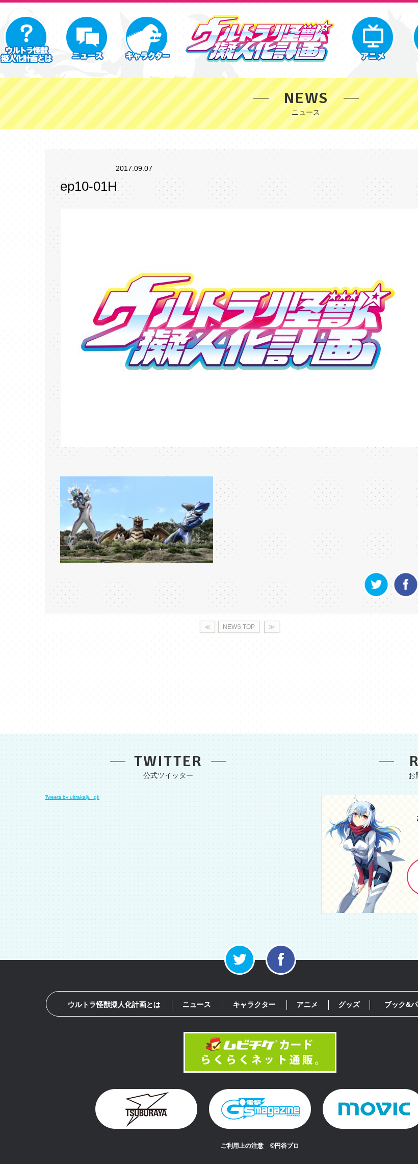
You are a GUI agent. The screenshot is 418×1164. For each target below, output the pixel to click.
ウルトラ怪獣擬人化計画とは (114, 1004)
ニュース (196, 1004)
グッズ (349, 1004)
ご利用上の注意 (242, 1145)
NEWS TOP (239, 626)
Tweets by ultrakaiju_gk (72, 797)
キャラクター (254, 1004)
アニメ (307, 1004)
